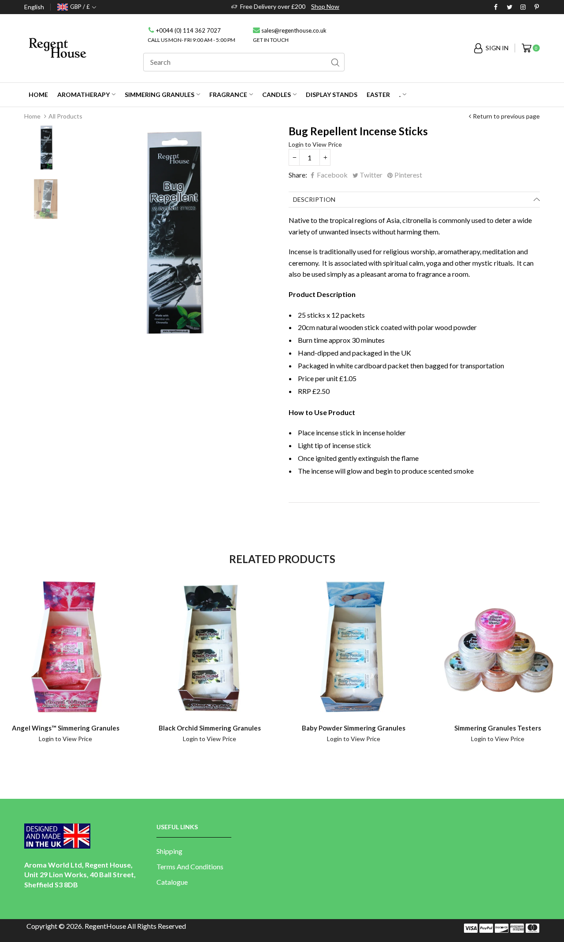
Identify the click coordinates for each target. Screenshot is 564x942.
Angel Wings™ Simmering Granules (65, 728)
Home (32, 116)
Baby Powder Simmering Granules (353, 728)
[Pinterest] (537, 7)
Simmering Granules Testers (497, 728)
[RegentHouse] (57, 47)
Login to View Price (315, 144)
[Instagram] (523, 7)
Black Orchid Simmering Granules (210, 728)
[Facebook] (496, 7)
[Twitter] (509, 7)
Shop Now (325, 6)
